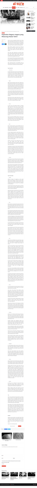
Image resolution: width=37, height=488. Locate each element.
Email (2, 458)
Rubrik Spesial (6, 7)
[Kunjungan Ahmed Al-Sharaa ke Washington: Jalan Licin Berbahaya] (31, 474)
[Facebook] (2, 44)
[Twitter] (4, 44)
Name (2, 455)
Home (3, 7)
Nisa (16, 7)
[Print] (5, 44)
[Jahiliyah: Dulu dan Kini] (28, 21)
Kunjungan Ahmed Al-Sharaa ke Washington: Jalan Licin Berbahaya (31, 478)
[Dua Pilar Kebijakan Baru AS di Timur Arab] (23, 474)
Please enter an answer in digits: (5, 462)
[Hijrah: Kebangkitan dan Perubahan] (28, 18)
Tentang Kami (34, 0)
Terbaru (18, 7)
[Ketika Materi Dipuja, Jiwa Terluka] (28, 28)
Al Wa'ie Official (12, 484)
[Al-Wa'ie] (18, 4)
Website (14, 458)
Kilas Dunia (10, 7)
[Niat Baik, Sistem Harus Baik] (28, 24)
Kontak (31, 0)
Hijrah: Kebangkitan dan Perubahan (33, 18)
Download (21, 7)
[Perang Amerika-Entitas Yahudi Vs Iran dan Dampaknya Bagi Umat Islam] (5, 474)
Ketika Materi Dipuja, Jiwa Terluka (32, 28)
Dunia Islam (13, 7)
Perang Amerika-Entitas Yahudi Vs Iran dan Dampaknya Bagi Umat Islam (5, 478)
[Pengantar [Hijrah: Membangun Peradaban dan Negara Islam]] (28, 14)
